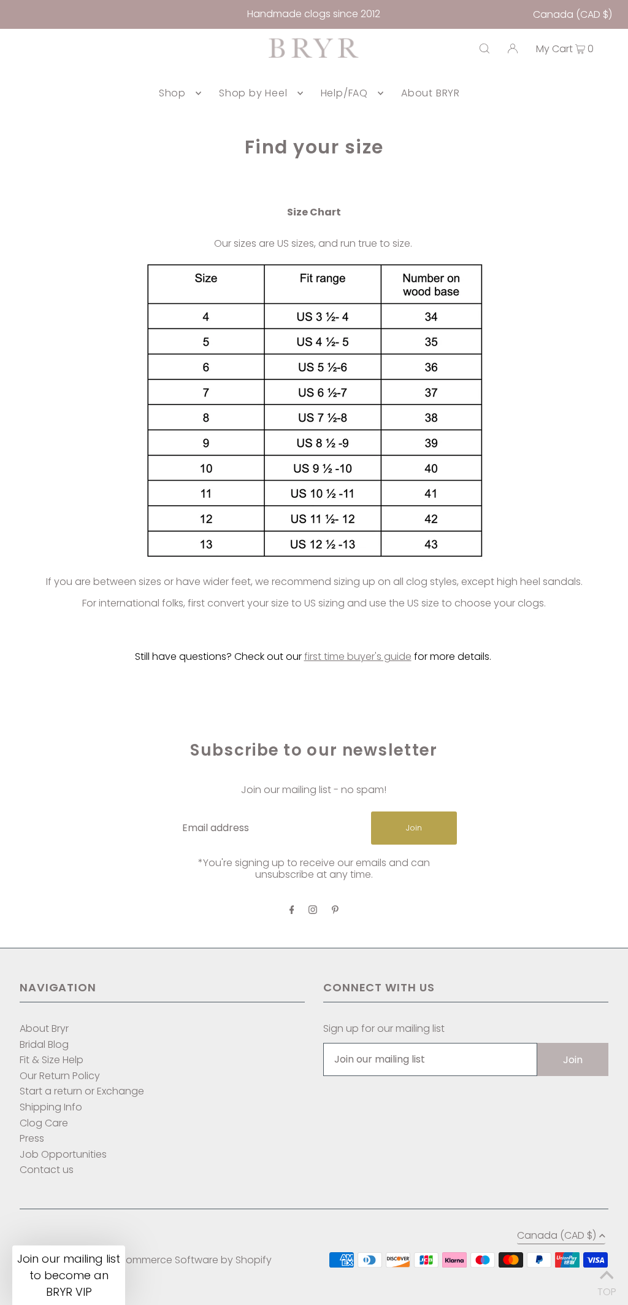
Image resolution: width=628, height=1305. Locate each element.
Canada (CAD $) (572, 14)
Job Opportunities (63, 1154)
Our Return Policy (60, 1076)
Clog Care (44, 1123)
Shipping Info (51, 1107)
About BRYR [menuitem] (430, 93)
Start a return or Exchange (82, 1091)
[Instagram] (312, 911)
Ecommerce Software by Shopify (193, 1260)
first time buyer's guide (358, 656)
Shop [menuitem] (172, 93)
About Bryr (44, 1028)
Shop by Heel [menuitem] (253, 93)
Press (32, 1138)
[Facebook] (291, 911)
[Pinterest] (335, 911)
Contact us (47, 1170)
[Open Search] (484, 48)
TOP (606, 1289)
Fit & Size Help (51, 1060)
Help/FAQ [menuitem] (344, 93)
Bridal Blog (44, 1044)
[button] (68, 1275)
